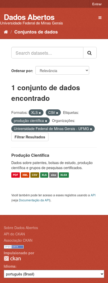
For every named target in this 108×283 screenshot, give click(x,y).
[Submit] (90, 52)
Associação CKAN (18, 240)
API (93, 195)
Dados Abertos (29, 16)
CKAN (12, 258)
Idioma (9, 266)
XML (25, 175)
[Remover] (40, 113)
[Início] (6, 31)
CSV (34, 175)
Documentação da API (34, 200)
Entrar (97, 4)
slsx (53, 175)
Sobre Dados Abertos (21, 227)
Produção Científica (30, 155)
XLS (44, 175)
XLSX (63, 175)
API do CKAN (14, 233)
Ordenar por (21, 70)
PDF (15, 175)
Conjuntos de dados (36, 31)
